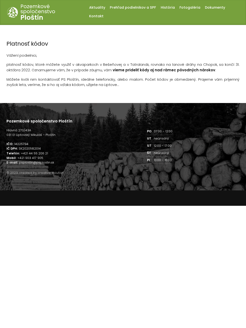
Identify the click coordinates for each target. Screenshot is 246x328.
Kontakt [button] (96, 16)
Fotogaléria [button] (189, 7)
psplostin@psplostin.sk (36, 162)
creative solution (51, 173)
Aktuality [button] (97, 7)
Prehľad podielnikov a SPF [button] (133, 7)
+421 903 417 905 (30, 158)
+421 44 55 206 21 (34, 153)
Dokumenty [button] (215, 7)
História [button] (168, 7)
